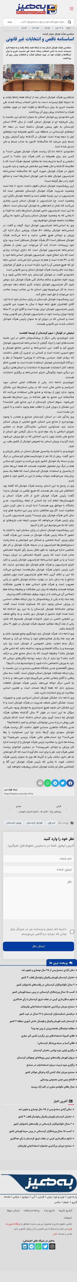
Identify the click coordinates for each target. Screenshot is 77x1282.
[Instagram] (52, 1246)
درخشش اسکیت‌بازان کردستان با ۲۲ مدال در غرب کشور (47, 1014)
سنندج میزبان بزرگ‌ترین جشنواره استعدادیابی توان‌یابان (48, 1007)
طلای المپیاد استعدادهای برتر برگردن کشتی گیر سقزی (48, 1036)
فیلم (66, 1202)
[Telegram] (32, 1246)
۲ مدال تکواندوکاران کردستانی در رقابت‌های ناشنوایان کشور (45, 985)
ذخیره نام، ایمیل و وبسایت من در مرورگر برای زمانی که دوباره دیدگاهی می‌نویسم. (38, 931)
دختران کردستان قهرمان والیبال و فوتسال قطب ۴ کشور (48, 977)
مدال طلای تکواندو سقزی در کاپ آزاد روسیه (53, 1087)
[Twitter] (45, 1246)
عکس (57, 1202)
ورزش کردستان (13, 823)
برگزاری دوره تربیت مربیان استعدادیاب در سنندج (51, 1065)
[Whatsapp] (39, 1246)
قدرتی (41, 1197)
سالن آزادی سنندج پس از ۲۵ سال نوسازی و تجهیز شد (48, 970)
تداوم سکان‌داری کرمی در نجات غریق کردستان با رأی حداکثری (44, 999)
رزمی (49, 1197)
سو (27, 1197)
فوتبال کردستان (34, 823)
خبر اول (51, 823)
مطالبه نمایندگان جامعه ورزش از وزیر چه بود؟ (53, 1028)
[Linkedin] (25, 1246)
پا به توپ (59, 28)
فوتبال (47, 28)
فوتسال (35, 28)
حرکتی (16, 1197)
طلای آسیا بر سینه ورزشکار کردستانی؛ (56, 1043)
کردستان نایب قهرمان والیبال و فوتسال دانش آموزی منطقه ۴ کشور (42, 1021)
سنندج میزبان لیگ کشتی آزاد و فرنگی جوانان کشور (50, 1072)
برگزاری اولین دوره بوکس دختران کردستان (54, 1050)
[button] (70, 783)
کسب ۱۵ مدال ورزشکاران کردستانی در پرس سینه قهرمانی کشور (43, 992)
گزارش (24, 28)
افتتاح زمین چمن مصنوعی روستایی (57, 1080)
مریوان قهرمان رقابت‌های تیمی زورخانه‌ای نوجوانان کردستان (46, 1058)
